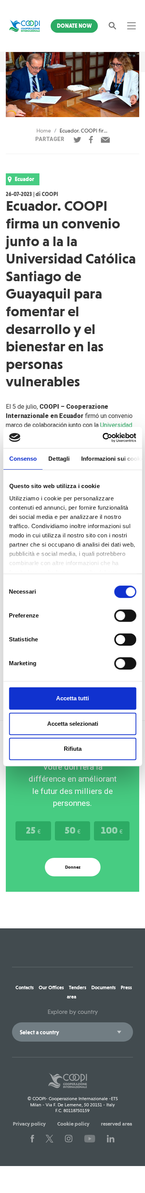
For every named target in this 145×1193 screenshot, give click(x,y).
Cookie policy (73, 1124)
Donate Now (74, 26)
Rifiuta (73, 748)
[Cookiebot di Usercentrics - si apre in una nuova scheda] (103, 438)
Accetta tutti (72, 698)
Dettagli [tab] (59, 458)
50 (72, 830)
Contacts (24, 987)
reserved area (116, 1124)
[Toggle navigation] (131, 26)
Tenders (77, 987)
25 (33, 830)
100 (112, 830)
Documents (103, 987)
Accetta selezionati (72, 723)
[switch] (125, 615)
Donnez (72, 867)
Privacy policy (29, 1124)
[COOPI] (24, 26)
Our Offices (51, 987)
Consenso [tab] (23, 458)
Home (43, 131)
